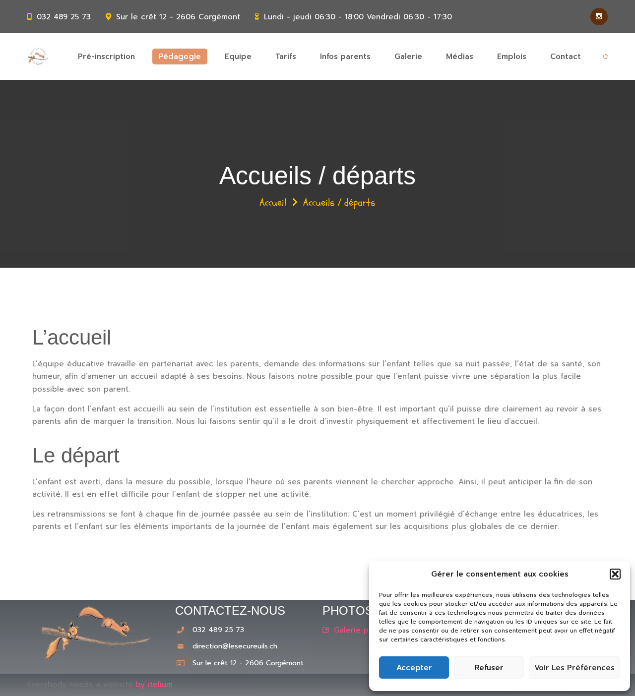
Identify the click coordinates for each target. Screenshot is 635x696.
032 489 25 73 (64, 16)
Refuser (489, 667)
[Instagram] (599, 16)
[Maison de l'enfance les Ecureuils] (38, 56)
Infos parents (345, 56)
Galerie (408, 56)
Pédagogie (180, 56)
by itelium (154, 684)
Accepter (414, 667)
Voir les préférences (574, 667)
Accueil (272, 202)
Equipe (238, 56)
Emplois (511, 56)
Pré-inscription (106, 56)
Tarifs (285, 56)
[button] (615, 574)
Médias (459, 56)
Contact (565, 56)
